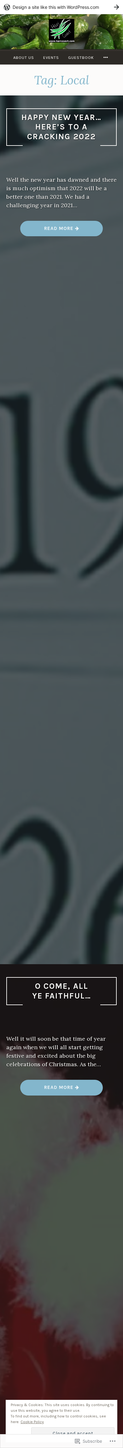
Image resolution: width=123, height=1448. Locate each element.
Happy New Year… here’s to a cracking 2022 (61, 127)
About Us (23, 57)
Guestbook (81, 57)
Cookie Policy (32, 1422)
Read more (47, 230)
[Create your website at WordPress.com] (61, 7)
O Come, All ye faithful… (61, 991)
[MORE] (106, 57)
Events (51, 57)
